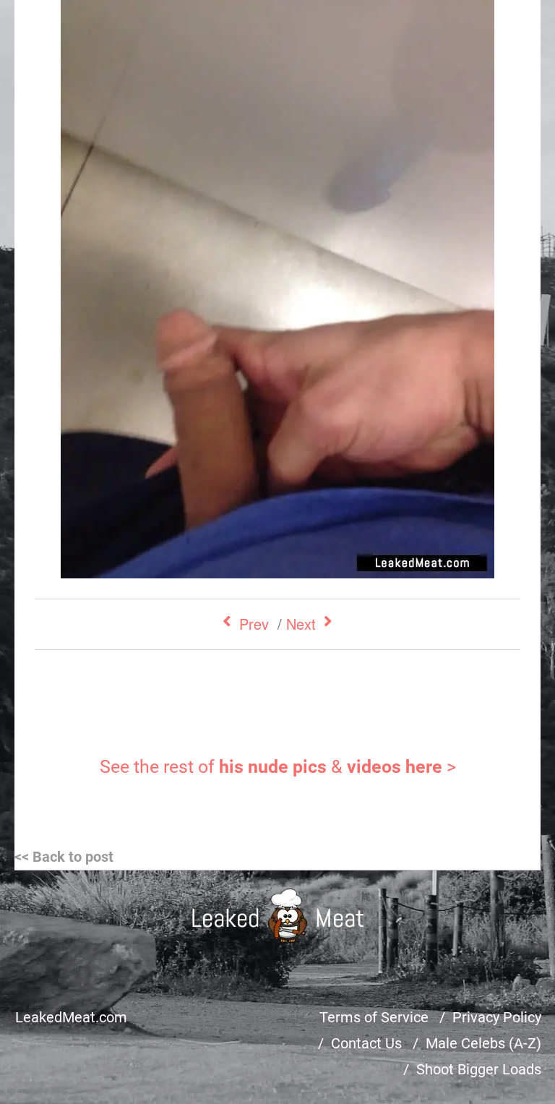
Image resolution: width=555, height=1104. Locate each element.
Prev (254, 623)
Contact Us (366, 1043)
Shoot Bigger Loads (478, 1069)
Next (301, 623)
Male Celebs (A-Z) (483, 1043)
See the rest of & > (278, 766)
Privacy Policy (496, 1017)
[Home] (277, 915)
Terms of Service (374, 1017)
